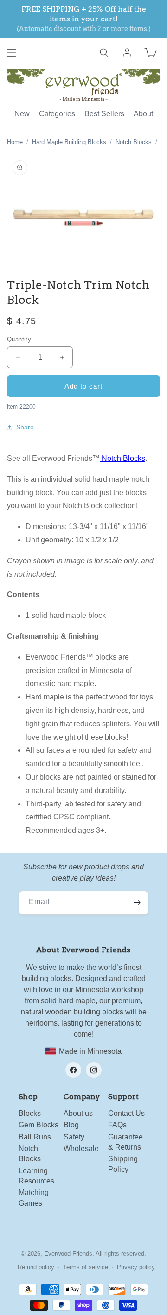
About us (78, 1113)
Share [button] (25, 427)
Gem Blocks (38, 1125)
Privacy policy (136, 1267)
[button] (11, 53)
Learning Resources (36, 1176)
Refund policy (36, 1267)
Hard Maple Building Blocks (69, 141)
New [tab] (22, 114)
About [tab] (143, 114)
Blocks (30, 1113)
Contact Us (126, 1113)
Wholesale (81, 1148)
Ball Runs (35, 1137)
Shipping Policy (123, 1164)
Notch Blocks (134, 141)
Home (15, 141)
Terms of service (85, 1267)
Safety (74, 1137)
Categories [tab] (57, 114)
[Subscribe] (137, 902)
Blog (71, 1125)
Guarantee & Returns (125, 1142)
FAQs (117, 1125)
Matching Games (34, 1198)
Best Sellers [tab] (104, 114)
